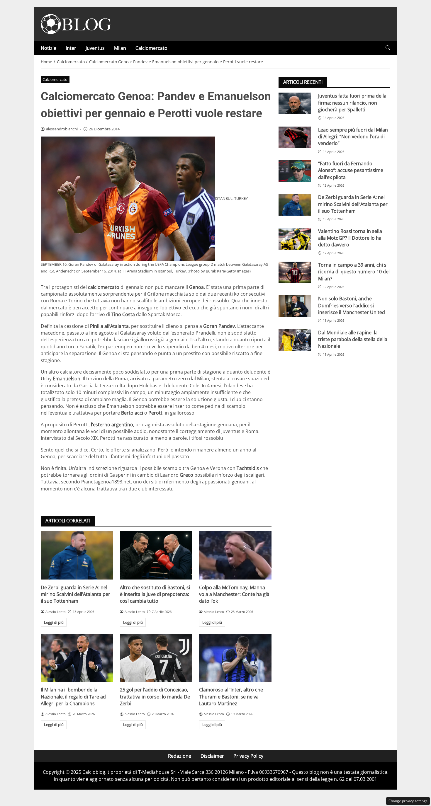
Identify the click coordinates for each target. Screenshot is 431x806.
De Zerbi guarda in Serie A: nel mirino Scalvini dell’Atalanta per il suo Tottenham (75, 594)
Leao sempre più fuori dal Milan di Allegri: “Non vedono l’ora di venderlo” (353, 136)
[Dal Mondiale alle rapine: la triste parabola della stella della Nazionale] (295, 340)
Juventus (95, 48)
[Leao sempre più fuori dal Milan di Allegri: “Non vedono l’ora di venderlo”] (295, 137)
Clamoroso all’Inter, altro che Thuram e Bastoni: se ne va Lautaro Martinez (231, 696)
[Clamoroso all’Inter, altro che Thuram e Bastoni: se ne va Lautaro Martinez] (235, 658)
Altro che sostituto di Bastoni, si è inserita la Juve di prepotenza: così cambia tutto (155, 594)
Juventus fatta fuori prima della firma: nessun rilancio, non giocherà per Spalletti (352, 103)
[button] (388, 48)
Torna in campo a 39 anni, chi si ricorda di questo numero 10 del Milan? (354, 272)
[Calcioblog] (76, 23)
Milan (120, 48)
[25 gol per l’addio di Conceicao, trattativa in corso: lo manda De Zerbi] (156, 658)
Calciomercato (151, 48)
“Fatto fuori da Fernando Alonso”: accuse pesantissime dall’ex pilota (350, 170)
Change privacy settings (407, 800)
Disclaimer (212, 756)
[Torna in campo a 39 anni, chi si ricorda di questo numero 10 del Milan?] (295, 272)
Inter (71, 48)
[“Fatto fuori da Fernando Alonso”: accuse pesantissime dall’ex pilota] (295, 171)
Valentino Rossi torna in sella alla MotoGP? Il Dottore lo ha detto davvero (350, 238)
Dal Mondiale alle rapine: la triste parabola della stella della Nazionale (352, 339)
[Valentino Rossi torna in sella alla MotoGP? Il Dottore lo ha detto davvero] (295, 238)
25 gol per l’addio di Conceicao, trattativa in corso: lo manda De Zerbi (155, 696)
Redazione (179, 756)
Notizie (48, 48)
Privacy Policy (248, 756)
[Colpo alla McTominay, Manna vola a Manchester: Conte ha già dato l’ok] (235, 555)
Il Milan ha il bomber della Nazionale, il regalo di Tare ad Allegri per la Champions (73, 696)
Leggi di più (54, 622)
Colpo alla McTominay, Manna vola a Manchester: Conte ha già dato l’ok (234, 594)
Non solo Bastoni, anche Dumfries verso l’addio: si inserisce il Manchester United (351, 305)
